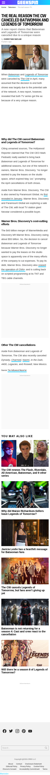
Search (46, 748)
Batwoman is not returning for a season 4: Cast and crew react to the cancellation (23, 631)
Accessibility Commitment (29, 769)
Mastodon (4, 774)
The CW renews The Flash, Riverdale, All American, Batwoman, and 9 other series (24, 472)
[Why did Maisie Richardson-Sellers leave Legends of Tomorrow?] (25, 494)
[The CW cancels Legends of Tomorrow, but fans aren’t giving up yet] (25, 571)
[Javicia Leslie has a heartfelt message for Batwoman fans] (25, 532)
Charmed (16, 360)
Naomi (26, 360)
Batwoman (14, 74)
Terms (45, 769)
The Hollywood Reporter (17, 370)
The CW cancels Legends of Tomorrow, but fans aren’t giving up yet (23, 590)
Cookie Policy (39, 766)
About (10, 764)
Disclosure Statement (33, 764)
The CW (25, 78)
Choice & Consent (9, 769)
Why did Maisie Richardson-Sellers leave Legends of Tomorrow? (22, 512)
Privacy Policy (25, 766)
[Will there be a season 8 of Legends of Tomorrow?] (25, 653)
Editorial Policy (11, 766)
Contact (19, 764)
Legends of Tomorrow (36, 74)
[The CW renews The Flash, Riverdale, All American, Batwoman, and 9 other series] (25, 453)
